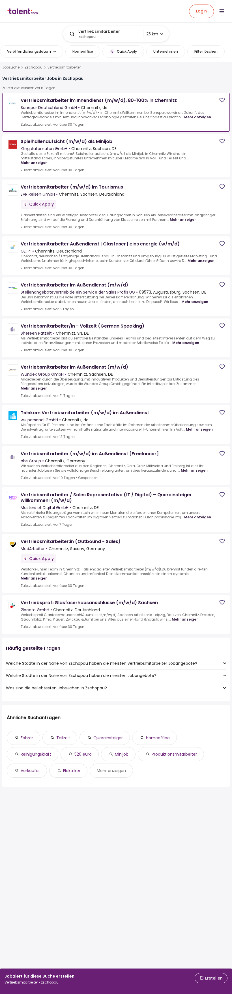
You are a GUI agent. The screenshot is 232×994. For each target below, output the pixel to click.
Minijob (121, 754)
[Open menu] (221, 11)
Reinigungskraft (36, 754)
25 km (152, 34)
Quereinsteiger (108, 738)
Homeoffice (158, 738)
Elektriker (71, 770)
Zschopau (33, 67)
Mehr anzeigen (197, 117)
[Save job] (222, 100)
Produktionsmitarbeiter (174, 754)
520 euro (83, 754)
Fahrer (27, 738)
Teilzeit (63, 738)
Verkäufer (30, 770)
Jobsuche (11, 67)
